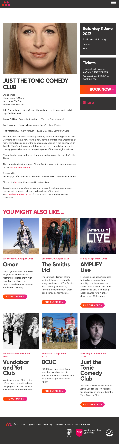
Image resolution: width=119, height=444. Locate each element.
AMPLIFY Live (91, 267)
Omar (10, 264)
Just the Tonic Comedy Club (91, 370)
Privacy (69, 424)
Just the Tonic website (20, 167)
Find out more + (15, 296)
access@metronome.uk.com (18, 194)
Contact (59, 424)
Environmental (82, 424)
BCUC (49, 362)
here (17, 182)
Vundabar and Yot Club (16, 368)
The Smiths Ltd (56, 267)
